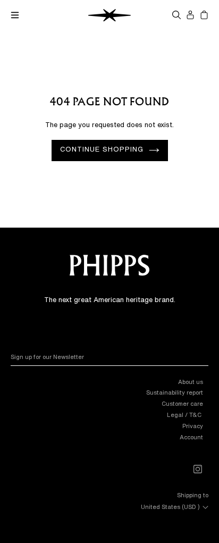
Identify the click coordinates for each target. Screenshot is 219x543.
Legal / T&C (185, 414)
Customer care (182, 403)
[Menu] (15, 15)
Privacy (192, 426)
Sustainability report (174, 392)
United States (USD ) (170, 506)
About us (190, 382)
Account (191, 437)
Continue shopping (102, 149)
